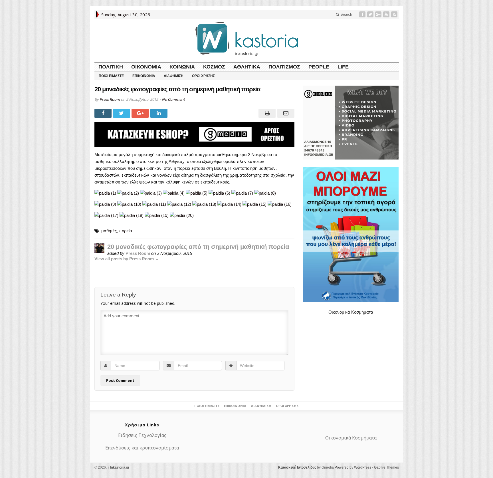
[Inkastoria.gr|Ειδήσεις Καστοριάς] (246, 38)
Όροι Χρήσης (203, 76)
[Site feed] (395, 14)
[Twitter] (371, 14)
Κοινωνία (182, 67)
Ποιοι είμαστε (111, 76)
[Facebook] (363, 14)
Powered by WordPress (353, 467)
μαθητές (109, 230)
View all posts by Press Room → (126, 258)
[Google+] (379, 14)
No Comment (173, 99)
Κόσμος (214, 67)
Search (345, 14)
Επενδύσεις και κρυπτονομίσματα (142, 448)
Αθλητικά (246, 67)
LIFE (343, 67)
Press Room (110, 99)
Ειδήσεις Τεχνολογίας (142, 435)
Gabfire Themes (386, 467)
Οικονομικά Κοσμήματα (350, 312)
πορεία (125, 230)
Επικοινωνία (143, 76)
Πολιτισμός (284, 67)
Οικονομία (146, 67)
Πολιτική (110, 67)
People (318, 67)
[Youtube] (387, 14)
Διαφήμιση (173, 76)
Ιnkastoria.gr (118, 467)
